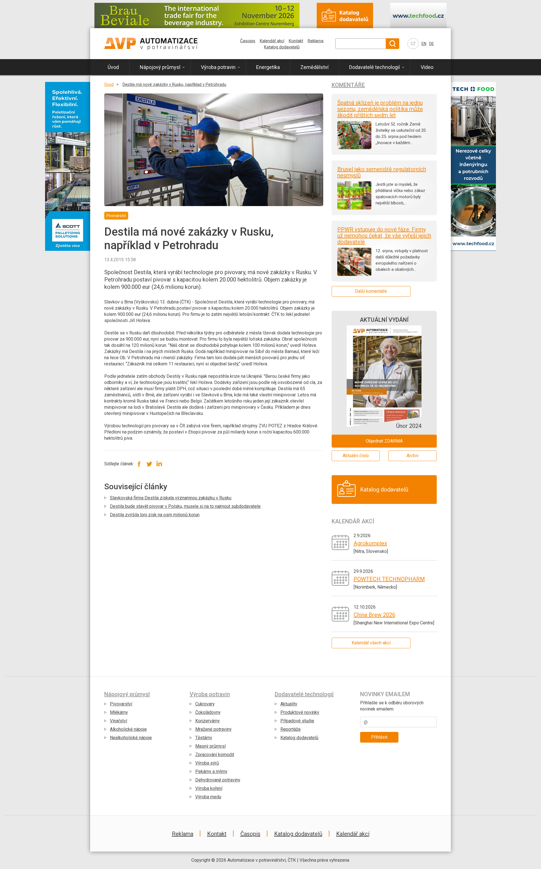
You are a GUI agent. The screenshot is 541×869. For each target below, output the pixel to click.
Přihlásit (379, 737)
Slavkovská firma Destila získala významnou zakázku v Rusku (170, 498)
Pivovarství (121, 704)
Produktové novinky (299, 712)
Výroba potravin (218, 67)
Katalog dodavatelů (282, 47)
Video (427, 67)
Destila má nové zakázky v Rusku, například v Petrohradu (174, 84)
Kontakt (296, 40)
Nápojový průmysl (160, 67)
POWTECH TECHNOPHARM (389, 579)
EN (424, 43)
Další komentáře (371, 291)
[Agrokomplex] (340, 542)
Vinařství (118, 720)
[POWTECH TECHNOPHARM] (340, 577)
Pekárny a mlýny (211, 771)
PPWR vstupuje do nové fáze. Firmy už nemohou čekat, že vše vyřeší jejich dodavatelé (384, 235)
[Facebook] (139, 463)
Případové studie (297, 720)
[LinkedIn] (159, 463)
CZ (413, 43)
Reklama (315, 40)
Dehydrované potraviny (217, 780)
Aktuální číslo (356, 455)
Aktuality (288, 704)
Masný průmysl (210, 746)
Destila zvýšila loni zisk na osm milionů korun (154, 514)
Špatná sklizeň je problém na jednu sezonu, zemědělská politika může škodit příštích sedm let (380, 109)
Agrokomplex (370, 543)
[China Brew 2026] (340, 613)
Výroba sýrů (207, 763)
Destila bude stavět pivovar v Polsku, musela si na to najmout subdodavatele (185, 506)
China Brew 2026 (374, 614)
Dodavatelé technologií (374, 67)
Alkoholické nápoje (128, 729)
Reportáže (290, 729)
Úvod (113, 67)
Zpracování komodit (214, 754)
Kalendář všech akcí (371, 642)
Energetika (268, 67)
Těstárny (203, 737)
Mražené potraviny (213, 729)
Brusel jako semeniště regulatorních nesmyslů (381, 172)
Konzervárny (207, 720)
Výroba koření (208, 788)
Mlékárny (119, 712)
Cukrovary (205, 704)
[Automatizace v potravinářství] (151, 43)
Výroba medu (208, 796)
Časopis (247, 40)
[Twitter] (149, 463)
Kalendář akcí (272, 40)
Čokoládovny (208, 712)
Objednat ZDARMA (384, 441)
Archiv (413, 455)
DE (431, 43)
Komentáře (348, 85)
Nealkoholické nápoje (131, 737)
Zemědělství (314, 67)
